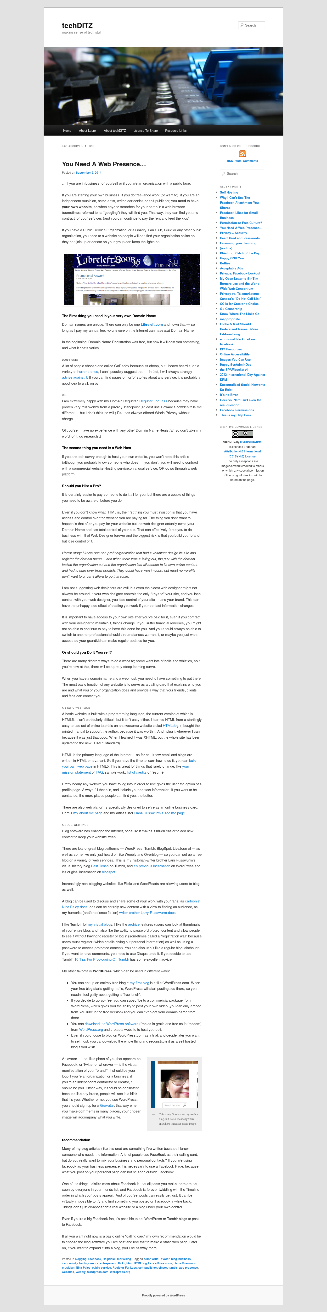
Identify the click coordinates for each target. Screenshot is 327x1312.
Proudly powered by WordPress (163, 1295)
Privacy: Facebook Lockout (240, 273)
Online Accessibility (235, 354)
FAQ (99, 772)
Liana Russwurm (185, 1263)
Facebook (94, 1259)
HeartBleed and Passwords (240, 238)
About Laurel (87, 130)
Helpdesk (109, 1259)
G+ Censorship (231, 308)
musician (68, 1267)
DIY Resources (231, 349)
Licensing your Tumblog (238, 243)
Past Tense (100, 865)
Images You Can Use (235, 359)
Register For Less (153, 400)
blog (174, 1259)
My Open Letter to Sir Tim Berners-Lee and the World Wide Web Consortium (239, 283)
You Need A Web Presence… (104, 163)
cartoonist (69, 1263)
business (184, 1259)
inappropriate (230, 319)
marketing (124, 1259)
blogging (80, 1259)
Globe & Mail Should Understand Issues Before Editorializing (239, 329)
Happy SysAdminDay (235, 364)
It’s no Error (229, 394)
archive (134, 924)
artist (155, 1259)
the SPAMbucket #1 (234, 369)
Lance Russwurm (160, 1263)
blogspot (108, 871)
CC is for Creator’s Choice (239, 303)
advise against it (74, 377)
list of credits (137, 772)
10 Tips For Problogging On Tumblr (101, 959)
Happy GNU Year (232, 258)
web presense (188, 1267)
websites (68, 1272)
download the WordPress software (111, 1023)
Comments (250, 161)
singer (162, 1267)
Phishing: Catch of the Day (239, 253)
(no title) (226, 248)
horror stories (87, 371)
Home (67, 130)
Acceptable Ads (231, 268)
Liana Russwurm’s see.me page (159, 812)
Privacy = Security (233, 232)
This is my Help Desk (235, 415)
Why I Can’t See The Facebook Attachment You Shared (239, 202)
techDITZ (77, 25)
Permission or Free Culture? (241, 222)
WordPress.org (91, 1029)
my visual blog (99, 924)
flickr (121, 1263)
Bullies (225, 263)
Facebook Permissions (237, 410)
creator (93, 1263)
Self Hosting (229, 192)
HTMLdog (170, 725)
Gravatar (107, 1105)
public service (101, 1267)
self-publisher (147, 1267)
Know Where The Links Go (239, 313)
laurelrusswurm (251, 441)
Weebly (81, 1272)
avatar (165, 1259)
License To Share (146, 130)
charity (82, 1263)
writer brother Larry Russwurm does (147, 912)
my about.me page (87, 812)
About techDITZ (115, 130)
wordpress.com (97, 1272)
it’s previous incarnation (152, 865)
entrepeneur (108, 1263)
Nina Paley (83, 1267)
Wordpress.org (120, 1272)
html (129, 1263)
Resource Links (176, 130)
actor (147, 1259)
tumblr (173, 1267)
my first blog (139, 982)
